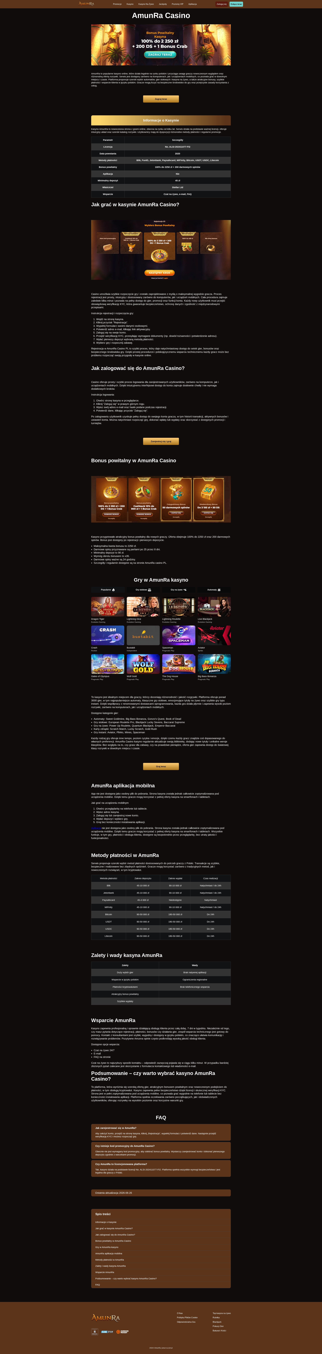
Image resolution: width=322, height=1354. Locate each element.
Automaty (212, 590)
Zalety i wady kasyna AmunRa (110, 1266)
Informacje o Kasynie (105, 1222)
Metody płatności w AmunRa (109, 1260)
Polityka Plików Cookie (187, 1317)
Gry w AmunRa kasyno (106, 1247)
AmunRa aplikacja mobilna (108, 1253)
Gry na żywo (177, 590)
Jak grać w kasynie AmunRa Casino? (114, 1228)
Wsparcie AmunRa (104, 1272)
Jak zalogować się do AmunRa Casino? (115, 1234)
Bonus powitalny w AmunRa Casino (113, 1241)
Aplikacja (192, 4)
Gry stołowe (141, 590)
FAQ (97, 1284)
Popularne (106, 590)
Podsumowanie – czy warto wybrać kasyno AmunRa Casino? (126, 1278)
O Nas (180, 1313)
